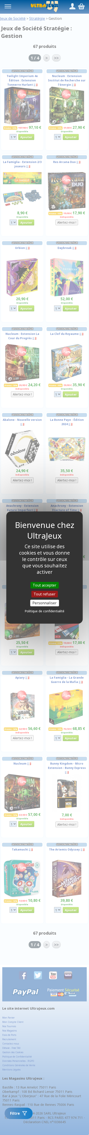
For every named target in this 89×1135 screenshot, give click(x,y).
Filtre (15, 1113)
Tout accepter (44, 584)
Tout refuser (44, 593)
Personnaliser (44, 602)
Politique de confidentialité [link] (44, 611)
